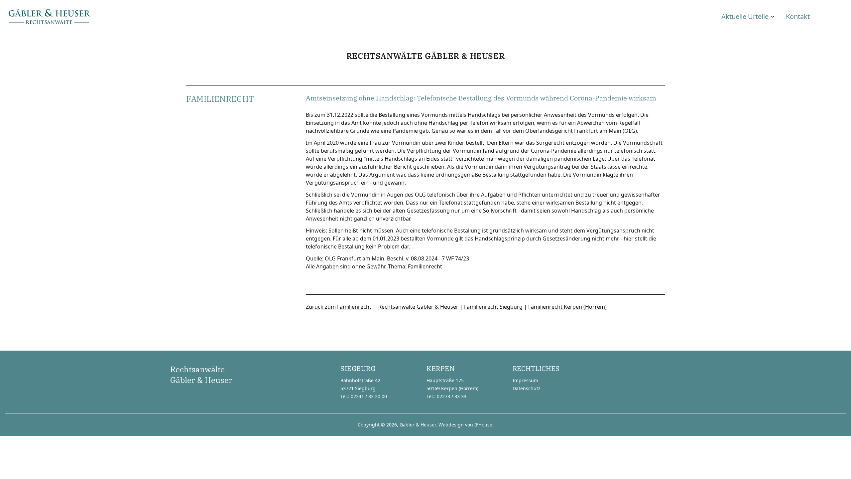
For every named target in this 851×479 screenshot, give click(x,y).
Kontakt (798, 16)
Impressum (525, 380)
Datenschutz (527, 388)
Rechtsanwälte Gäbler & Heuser (418, 306)
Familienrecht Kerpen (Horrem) (567, 306)
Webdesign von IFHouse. (466, 424)
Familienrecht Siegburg (493, 306)
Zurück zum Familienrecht (338, 306)
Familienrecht (425, 266)
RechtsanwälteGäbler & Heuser (201, 374)
